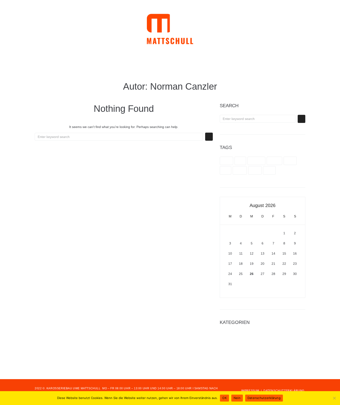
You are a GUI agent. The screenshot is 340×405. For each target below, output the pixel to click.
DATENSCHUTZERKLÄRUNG (283, 390)
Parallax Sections (232, 340)
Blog (240, 161)
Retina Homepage (233, 346)
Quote (239, 170)
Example (256, 161)
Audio (226, 161)
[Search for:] (119, 137)
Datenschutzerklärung (264, 398)
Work (269, 170)
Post (225, 170)
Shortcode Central (233, 352)
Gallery (274, 161)
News (290, 161)
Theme (225, 358)
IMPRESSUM (250, 390)
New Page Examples (235, 334)
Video (255, 170)
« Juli (224, 295)
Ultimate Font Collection (237, 364)
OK (224, 398)
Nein (237, 398)
